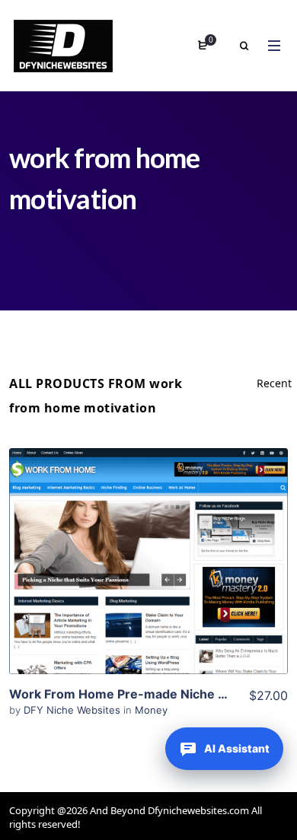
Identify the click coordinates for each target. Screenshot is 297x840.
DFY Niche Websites (73, 710)
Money (151, 710)
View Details (148, 538)
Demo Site (149, 585)
